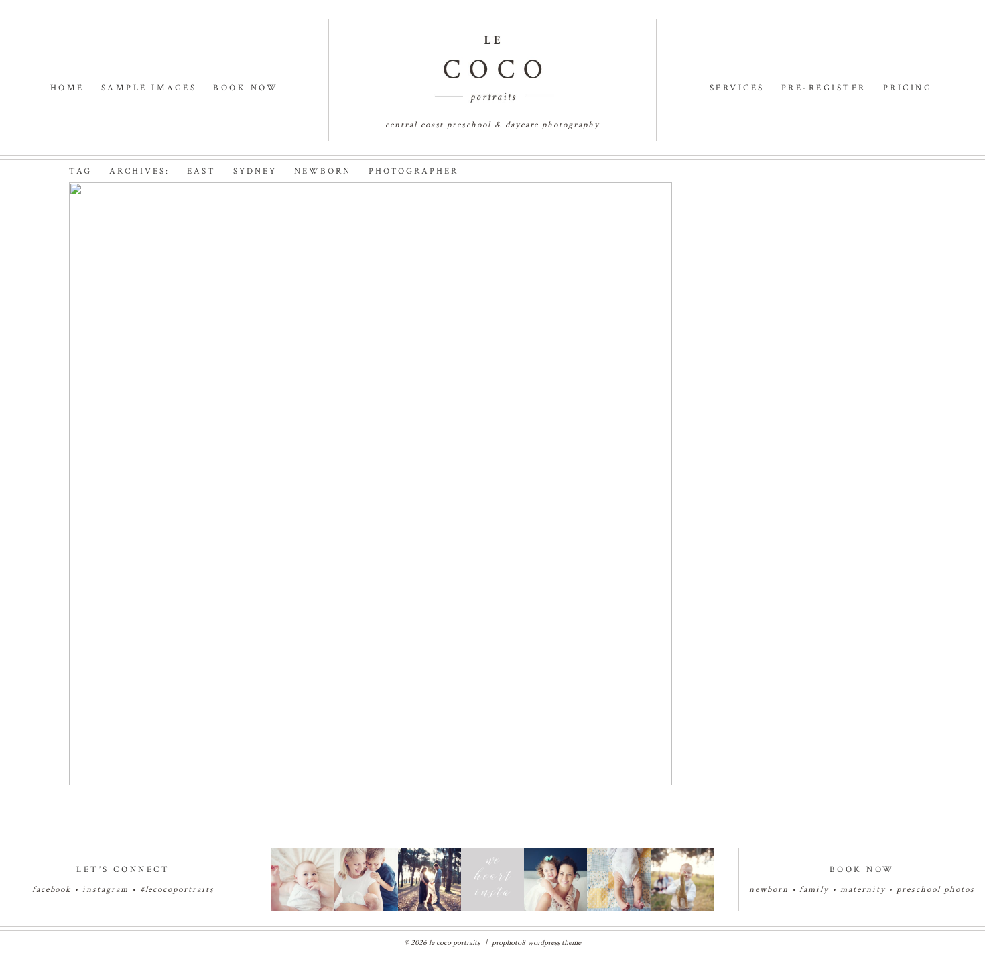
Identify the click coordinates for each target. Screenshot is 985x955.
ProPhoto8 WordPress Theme (536, 943)
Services (737, 88)
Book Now (245, 88)
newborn (769, 889)
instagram (105, 889)
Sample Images (149, 88)
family (814, 889)
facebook (52, 889)
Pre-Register (823, 88)
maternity (864, 889)
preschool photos (935, 889)
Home (67, 88)
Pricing (908, 88)
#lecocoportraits (177, 889)
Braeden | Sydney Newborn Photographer (328, 229)
